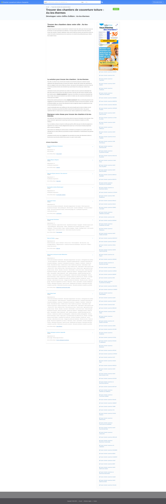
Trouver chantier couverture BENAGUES (105, 346)
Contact (95, 501)
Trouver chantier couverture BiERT (107, 464)
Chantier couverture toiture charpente (15, 2)
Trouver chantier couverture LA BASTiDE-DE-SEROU (106, 188)
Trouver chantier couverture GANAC (108, 267)
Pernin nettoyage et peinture (62, 340)
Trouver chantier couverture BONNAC (108, 220)
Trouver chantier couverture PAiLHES (108, 399)
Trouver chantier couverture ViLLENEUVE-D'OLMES (105, 151)
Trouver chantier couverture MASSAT (108, 241)
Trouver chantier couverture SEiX (107, 217)
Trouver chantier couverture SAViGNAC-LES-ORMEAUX (105, 390)
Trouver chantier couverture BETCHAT (108, 386)
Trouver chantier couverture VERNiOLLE (105, 128)
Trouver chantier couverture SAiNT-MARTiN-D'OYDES (107, 481)
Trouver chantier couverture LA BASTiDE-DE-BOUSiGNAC (106, 472)
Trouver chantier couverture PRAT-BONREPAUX (107, 196)
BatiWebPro (154, 497)
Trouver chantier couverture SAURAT (108, 301)
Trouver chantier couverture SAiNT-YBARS (107, 312)
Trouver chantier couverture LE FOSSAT (108, 192)
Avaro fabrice (59, 326)
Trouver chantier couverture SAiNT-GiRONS (107, 84)
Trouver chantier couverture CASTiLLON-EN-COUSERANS (105, 423)
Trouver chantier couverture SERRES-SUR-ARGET (107, 208)
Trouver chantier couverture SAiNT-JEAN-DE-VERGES (107, 170)
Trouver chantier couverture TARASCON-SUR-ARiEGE (105, 93)
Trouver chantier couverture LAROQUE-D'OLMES (108, 109)
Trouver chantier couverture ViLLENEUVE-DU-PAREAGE (105, 282)
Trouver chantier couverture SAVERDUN (105, 89)
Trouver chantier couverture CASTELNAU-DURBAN (105, 395)
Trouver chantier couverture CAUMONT (108, 457)
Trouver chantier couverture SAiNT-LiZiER (107, 132)
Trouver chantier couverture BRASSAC (108, 308)
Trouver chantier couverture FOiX (107, 75)
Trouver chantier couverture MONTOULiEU (105, 419)
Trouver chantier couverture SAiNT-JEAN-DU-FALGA (107, 113)
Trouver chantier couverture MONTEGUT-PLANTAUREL (105, 441)
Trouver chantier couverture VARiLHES (108, 104)
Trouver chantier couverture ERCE (107, 277)
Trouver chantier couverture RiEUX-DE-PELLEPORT (108, 156)
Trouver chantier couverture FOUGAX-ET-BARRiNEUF (108, 341)
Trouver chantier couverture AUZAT (107, 297)
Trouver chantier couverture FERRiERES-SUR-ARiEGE (105, 213)
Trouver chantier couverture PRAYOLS (108, 365)
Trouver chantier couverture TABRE (107, 406)
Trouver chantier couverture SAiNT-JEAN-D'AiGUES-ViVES (107, 374)
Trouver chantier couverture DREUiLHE (108, 437)
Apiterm (58, 167)
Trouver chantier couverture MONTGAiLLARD (105, 147)
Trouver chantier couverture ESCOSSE (108, 378)
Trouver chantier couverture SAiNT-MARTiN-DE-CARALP (107, 468)
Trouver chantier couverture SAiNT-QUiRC (107, 369)
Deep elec (58, 181)
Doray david (59, 153)
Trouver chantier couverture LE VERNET (108, 289)
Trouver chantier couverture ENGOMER (108, 450)
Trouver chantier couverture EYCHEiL (108, 337)
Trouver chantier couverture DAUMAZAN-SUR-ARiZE (105, 224)
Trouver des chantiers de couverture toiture (60, 7)
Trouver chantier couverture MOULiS (108, 200)
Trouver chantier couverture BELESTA (108, 179)
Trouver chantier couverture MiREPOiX (108, 101)
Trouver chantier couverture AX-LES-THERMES (107, 137)
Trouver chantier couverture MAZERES (108, 97)
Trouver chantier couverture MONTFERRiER (105, 293)
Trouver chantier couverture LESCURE (108, 329)
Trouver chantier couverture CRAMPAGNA (105, 317)
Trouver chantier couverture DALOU (108, 204)
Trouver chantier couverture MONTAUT (108, 238)
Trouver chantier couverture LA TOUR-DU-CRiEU (108, 118)
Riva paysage (59, 232)
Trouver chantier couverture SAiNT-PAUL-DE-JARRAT (107, 166)
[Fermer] (161, 486)
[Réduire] (158, 486)
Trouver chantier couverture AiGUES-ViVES (107, 361)
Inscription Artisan (158, 2)
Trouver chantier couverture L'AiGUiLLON (105, 433)
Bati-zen (58, 248)
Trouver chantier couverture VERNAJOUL (105, 229)
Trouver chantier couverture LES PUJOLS (106, 255)
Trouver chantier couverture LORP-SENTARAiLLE (107, 142)
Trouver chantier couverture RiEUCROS (108, 286)
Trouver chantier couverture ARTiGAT (108, 350)
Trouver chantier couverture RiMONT (108, 274)
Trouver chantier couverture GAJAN (108, 476)
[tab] (70, 146)
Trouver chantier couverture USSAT (107, 460)
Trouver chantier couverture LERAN (107, 325)
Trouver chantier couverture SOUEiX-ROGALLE (107, 414)
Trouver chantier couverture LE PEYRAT (108, 353)
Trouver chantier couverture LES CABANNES (106, 446)
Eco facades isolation (60, 194)
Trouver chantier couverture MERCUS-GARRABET (108, 175)
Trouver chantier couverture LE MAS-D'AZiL (107, 161)
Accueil (47, 7)
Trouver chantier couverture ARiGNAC (108, 259)
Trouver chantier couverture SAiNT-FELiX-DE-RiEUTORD (107, 428)
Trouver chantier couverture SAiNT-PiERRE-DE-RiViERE (107, 234)
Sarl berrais (58, 213)
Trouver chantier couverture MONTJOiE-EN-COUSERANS (105, 183)
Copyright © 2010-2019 (72, 501)
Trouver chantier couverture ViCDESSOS (105, 333)
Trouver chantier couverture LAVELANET (105, 79)
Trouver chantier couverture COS (107, 410)
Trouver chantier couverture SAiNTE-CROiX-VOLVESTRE (107, 250)
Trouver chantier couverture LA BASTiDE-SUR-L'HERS (106, 263)
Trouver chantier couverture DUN (107, 304)
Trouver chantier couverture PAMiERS (108, 71)
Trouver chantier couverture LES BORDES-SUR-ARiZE (106, 321)
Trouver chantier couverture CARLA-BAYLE (107, 245)
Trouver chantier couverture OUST (107, 357)
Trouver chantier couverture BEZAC (107, 453)
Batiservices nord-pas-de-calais (63, 287)
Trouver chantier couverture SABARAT (108, 403)
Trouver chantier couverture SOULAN (108, 485)
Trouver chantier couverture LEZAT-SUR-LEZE (107, 123)
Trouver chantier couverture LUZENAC (108, 271)
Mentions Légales (87, 501)
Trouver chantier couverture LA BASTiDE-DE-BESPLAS (106, 382)
